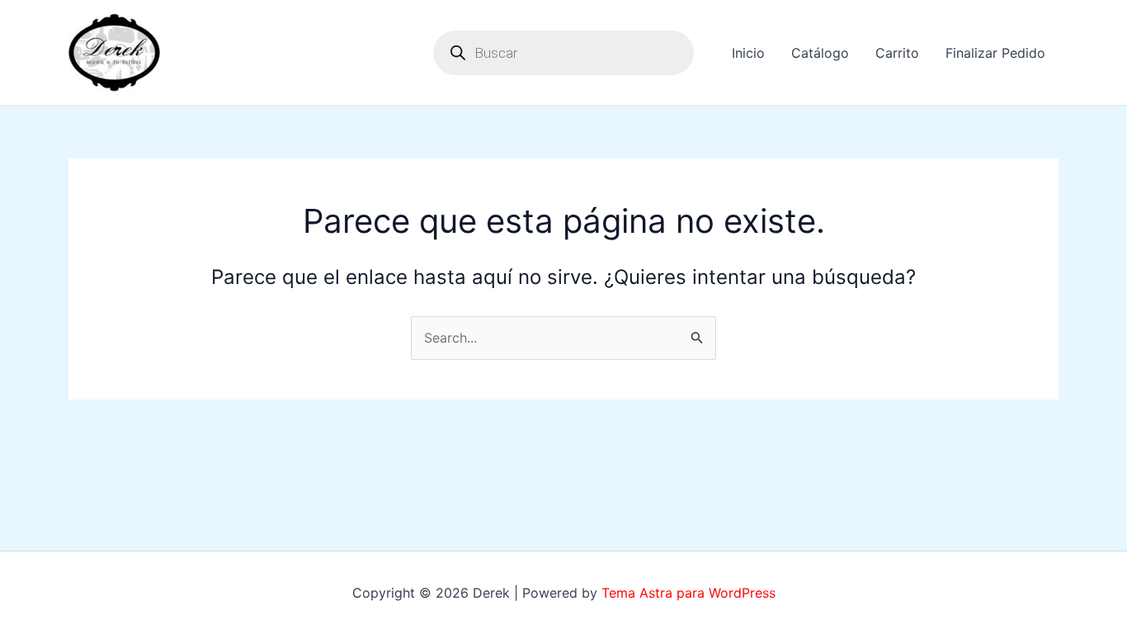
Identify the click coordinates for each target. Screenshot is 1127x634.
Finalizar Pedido (995, 53)
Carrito (897, 53)
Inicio (748, 53)
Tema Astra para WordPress (688, 592)
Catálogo (820, 53)
